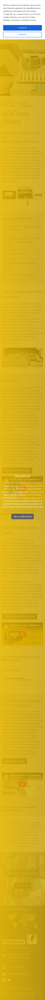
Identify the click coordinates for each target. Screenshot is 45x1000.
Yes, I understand (22, 516)
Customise (22, 34)
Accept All (22, 28)
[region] (22, 19)
